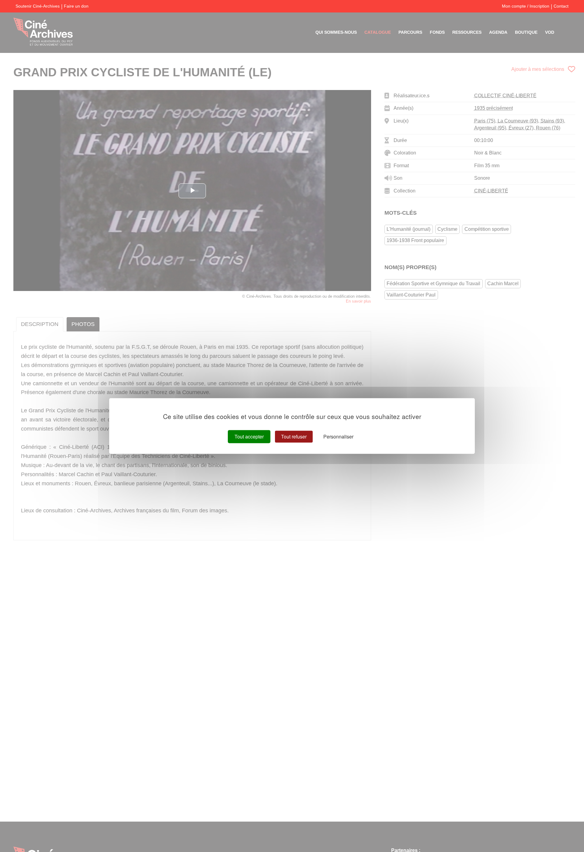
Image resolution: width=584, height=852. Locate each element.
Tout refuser (294, 436)
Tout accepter (249, 436)
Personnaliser (338, 436)
